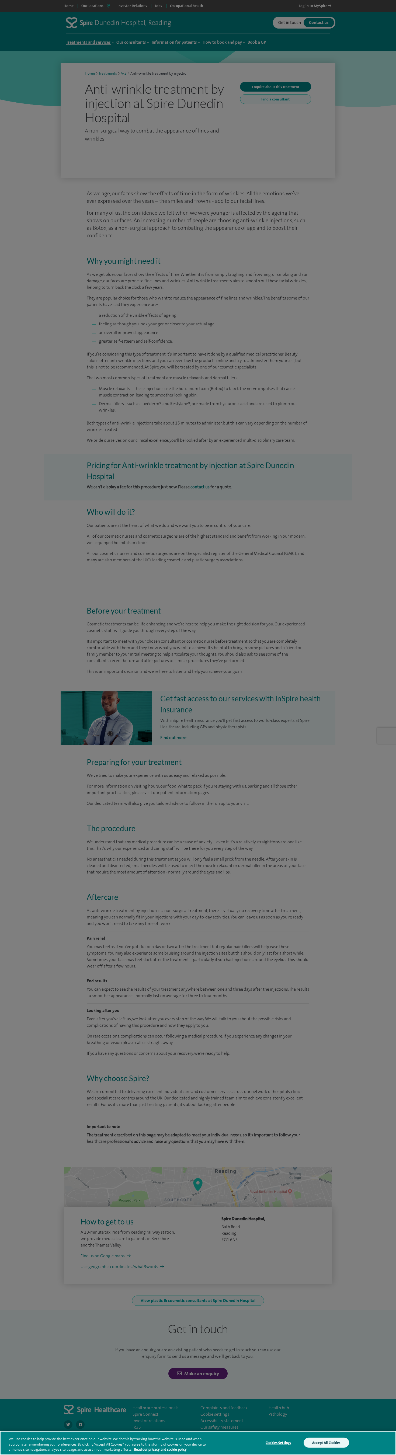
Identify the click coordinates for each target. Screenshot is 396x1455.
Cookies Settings (278, 1442)
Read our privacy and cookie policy (160, 1449)
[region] (198, 1443)
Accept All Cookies (326, 1442)
